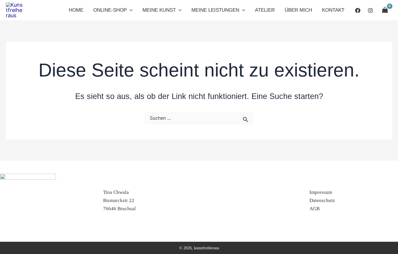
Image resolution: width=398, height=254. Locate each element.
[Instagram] (370, 10)
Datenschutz (322, 200)
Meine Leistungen (215, 10)
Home (76, 10)
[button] (130, 10)
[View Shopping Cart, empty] (385, 10)
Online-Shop (110, 10)
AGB (314, 208)
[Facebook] (357, 10)
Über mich (298, 10)
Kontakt (333, 10)
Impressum (320, 192)
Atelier (265, 10)
